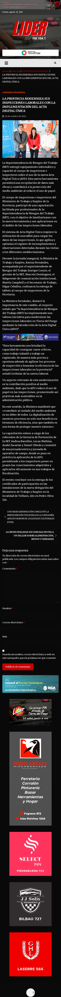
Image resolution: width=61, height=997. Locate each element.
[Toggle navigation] (6, 63)
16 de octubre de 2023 (15, 116)
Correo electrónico (13, 622)
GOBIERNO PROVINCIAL (13, 92)
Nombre (7, 608)
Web (4, 636)
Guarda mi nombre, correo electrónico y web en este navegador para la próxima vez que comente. (29, 656)
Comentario (9, 568)
